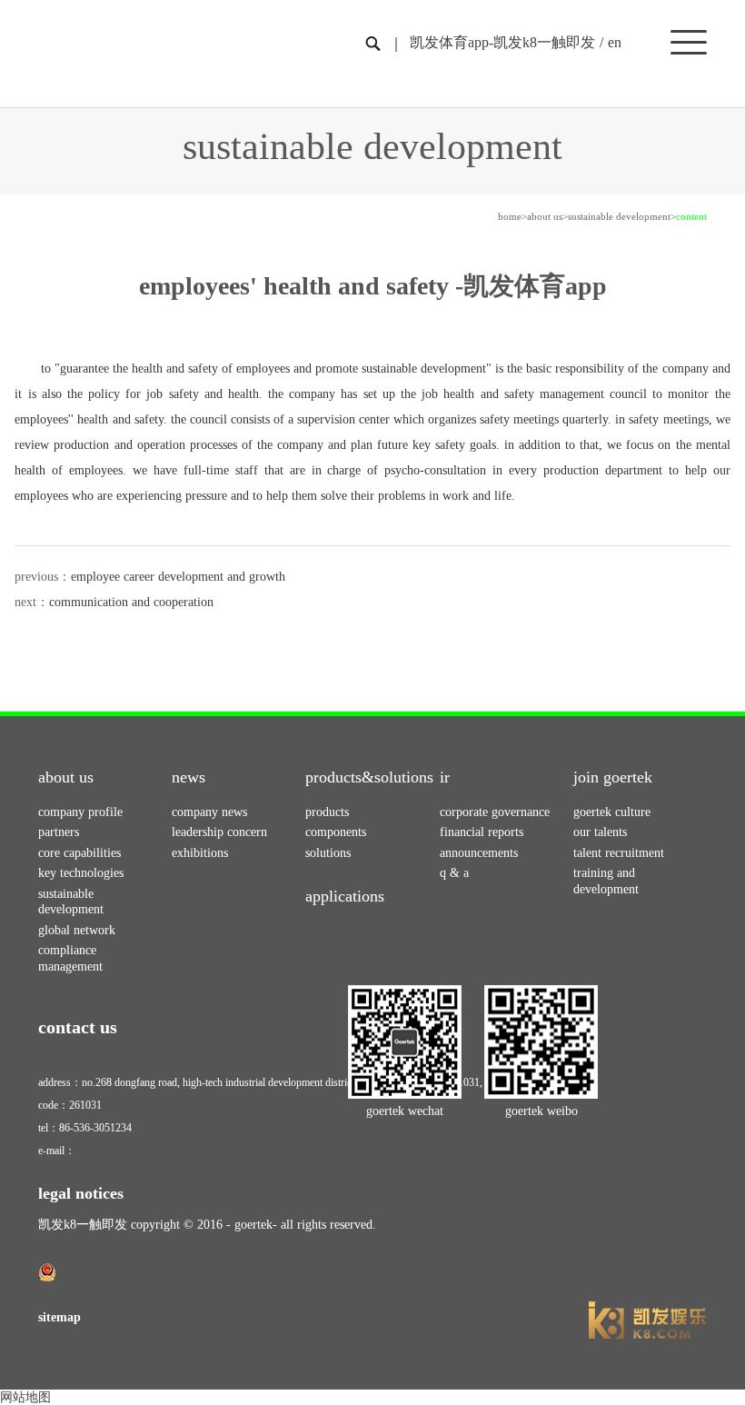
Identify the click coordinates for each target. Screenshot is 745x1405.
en (614, 42)
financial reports (481, 832)
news (188, 777)
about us (544, 216)
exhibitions (200, 853)
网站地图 (25, 1397)
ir (445, 777)
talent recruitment (618, 853)
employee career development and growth (178, 576)
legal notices (81, 1193)
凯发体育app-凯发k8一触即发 (502, 42)
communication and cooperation (131, 602)
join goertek (612, 777)
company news (209, 812)
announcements (479, 853)
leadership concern (219, 832)
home (510, 216)
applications (344, 896)
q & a (454, 873)
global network (76, 930)
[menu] (688, 41)
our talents (600, 832)
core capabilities (79, 853)
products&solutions (369, 777)
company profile (80, 812)
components (335, 832)
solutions (328, 853)
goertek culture (612, 812)
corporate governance (495, 812)
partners (58, 832)
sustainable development (619, 216)
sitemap (59, 1317)
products (327, 812)
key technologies (81, 873)
